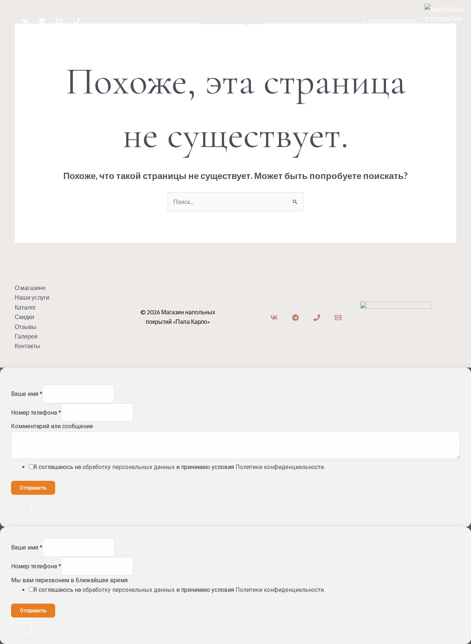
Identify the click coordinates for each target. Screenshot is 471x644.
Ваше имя (26, 393)
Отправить (33, 488)
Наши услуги (172, 46)
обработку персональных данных (128, 467)
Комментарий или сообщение (52, 426)
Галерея (310, 46)
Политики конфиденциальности (280, 467)
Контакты (346, 46)
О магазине (127, 46)
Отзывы (276, 46)
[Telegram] (42, 21)
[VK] (25, 21)
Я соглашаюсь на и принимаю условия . (179, 467)
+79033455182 (389, 21)
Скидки (244, 46)
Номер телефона (36, 412)
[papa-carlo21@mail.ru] (59, 21)
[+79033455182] (76, 21)
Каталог (212, 46)
